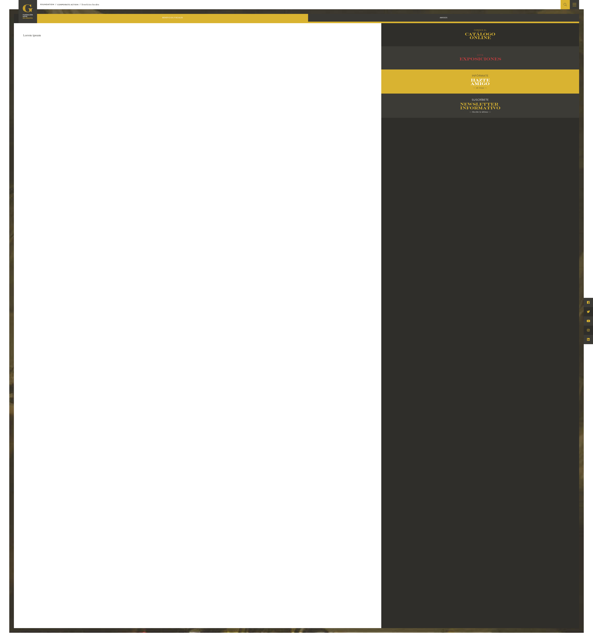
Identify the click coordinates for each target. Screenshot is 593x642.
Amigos (443, 18)
